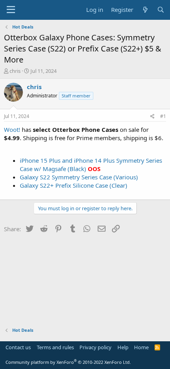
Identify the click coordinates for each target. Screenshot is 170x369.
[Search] (160, 9)
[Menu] (11, 10)
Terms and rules (55, 347)
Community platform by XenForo (68, 362)
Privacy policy (95, 347)
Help (122, 347)
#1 (163, 116)
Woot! (12, 129)
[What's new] (145, 9)
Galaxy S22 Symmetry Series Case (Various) (79, 177)
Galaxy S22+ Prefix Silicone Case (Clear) (73, 185)
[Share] (152, 116)
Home (141, 347)
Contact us (18, 347)
